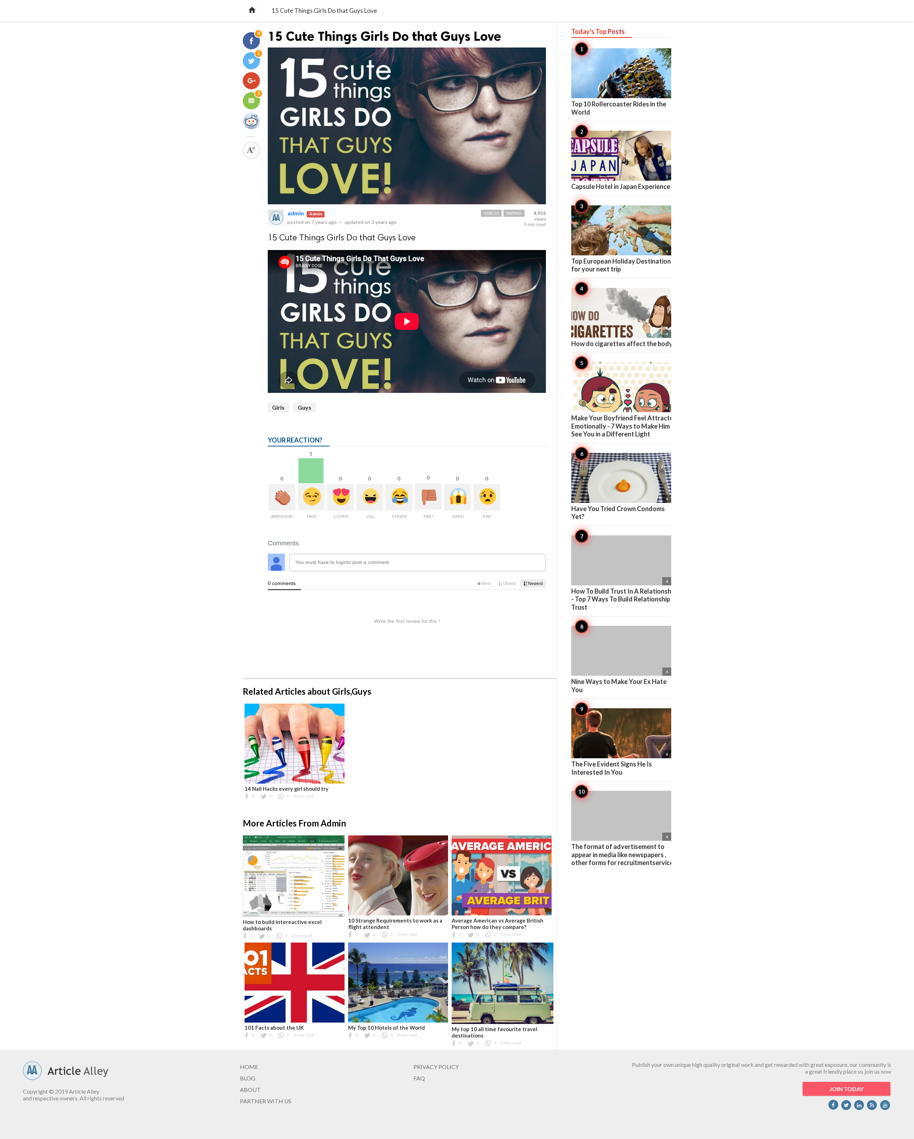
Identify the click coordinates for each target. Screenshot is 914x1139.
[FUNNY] (399, 497)
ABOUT (250, 1089)
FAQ (419, 1078)
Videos (491, 213)
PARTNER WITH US (265, 1101)
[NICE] (311, 497)
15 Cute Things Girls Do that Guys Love (384, 36)
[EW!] (486, 497)
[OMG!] (457, 497)
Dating (514, 213)
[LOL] (369, 497)
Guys (304, 407)
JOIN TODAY (846, 1088)
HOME (249, 1066)
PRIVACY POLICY (436, 1066)
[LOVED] (340, 497)
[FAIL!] (428, 496)
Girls (278, 407)
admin (295, 213)
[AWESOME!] (281, 497)
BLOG (247, 1078)
